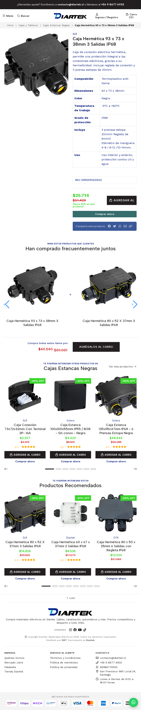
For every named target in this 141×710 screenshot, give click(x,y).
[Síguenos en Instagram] (70, 630)
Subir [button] (71, 598)
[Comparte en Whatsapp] (120, 226)
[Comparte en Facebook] (109, 226)
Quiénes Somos (14, 657)
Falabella (10, 667)
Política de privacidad (63, 667)
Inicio (10, 25)
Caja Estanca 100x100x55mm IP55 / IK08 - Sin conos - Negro (70, 429)
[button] (130, 226)
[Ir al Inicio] (70, 16)
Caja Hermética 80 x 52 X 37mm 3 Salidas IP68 (25, 544)
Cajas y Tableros (28, 25)
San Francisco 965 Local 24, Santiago (118, 673)
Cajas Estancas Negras (56, 25)
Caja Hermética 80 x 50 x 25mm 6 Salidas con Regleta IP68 (116, 546)
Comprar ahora (104, 214)
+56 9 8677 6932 (111, 662)
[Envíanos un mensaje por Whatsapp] (133, 702)
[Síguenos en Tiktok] (85, 630)
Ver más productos (121, 366)
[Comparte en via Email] (125, 226)
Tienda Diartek (13, 671)
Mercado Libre (13, 662)
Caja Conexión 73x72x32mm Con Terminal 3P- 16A (25, 429)
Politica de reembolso (64, 662)
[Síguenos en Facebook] (75, 630)
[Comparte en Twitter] (114, 226)
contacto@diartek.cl (113, 657)
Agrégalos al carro (96, 346)
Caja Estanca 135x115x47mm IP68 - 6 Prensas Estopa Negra (116, 429)
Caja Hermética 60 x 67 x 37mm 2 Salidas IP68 (70, 544)
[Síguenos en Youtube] (80, 630)
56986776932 (109, 667)
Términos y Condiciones (65, 657)
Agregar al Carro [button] (27, 454)
